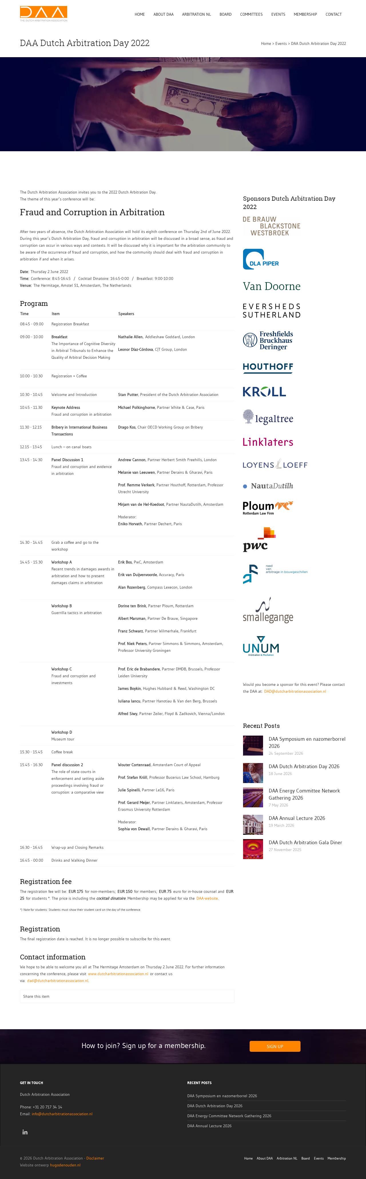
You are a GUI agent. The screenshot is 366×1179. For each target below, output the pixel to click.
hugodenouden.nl (65, 1165)
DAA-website (207, 898)
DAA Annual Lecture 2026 (297, 818)
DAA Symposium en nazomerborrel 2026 (222, 1095)
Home (140, 14)
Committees (251, 14)
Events (278, 14)
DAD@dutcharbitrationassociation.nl (295, 691)
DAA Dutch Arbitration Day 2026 (304, 766)
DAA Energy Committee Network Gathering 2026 (229, 1115)
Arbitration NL (196, 14)
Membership (305, 14)
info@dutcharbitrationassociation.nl (62, 1113)
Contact (334, 14)
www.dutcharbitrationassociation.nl (118, 973)
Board (226, 14)
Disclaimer (95, 1158)
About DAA (164, 14)
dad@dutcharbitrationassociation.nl (57, 980)
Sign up (275, 1046)
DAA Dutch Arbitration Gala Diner (305, 842)
